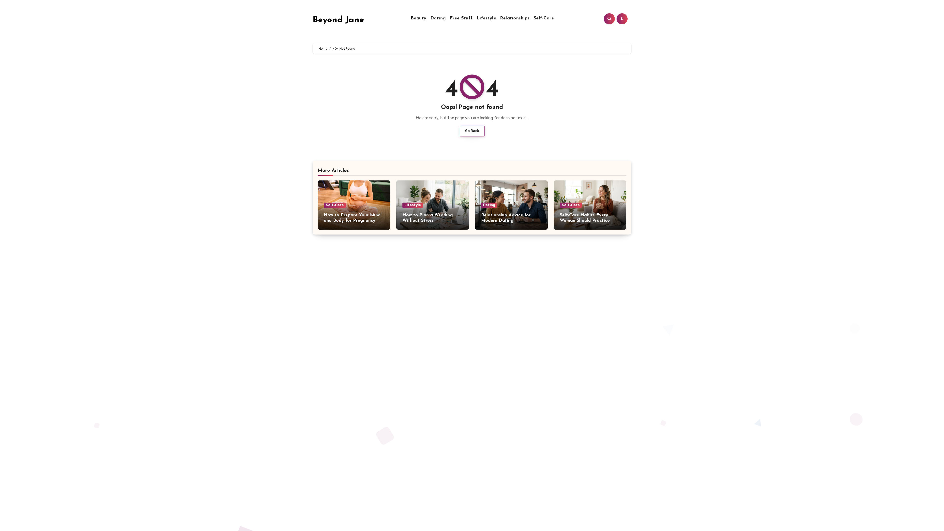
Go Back (472, 131)
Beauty (419, 18)
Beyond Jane (338, 20)
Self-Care (544, 18)
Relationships (515, 18)
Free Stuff (461, 18)
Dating (438, 18)
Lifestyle (486, 18)
